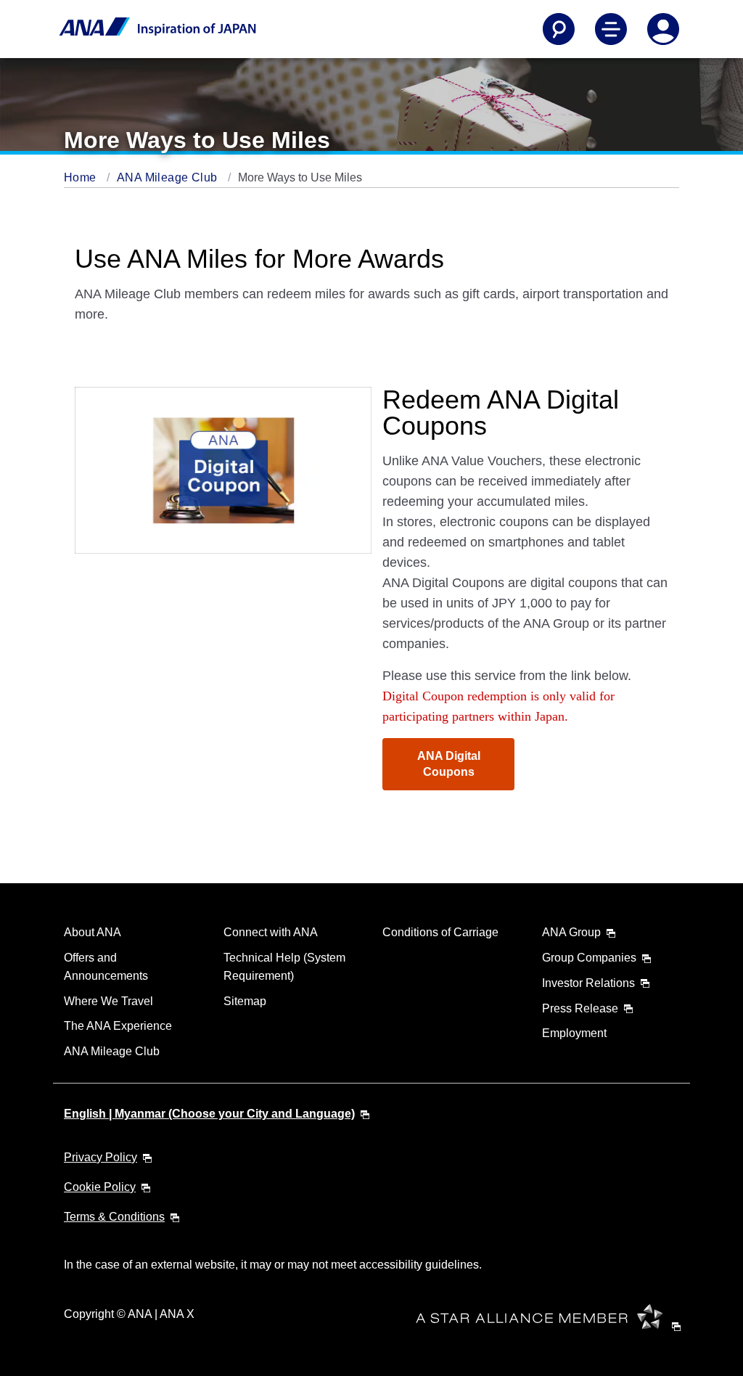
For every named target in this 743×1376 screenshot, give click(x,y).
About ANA (92, 932)
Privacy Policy (100, 1157)
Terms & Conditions (114, 1217)
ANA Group (571, 932)
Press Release (580, 1008)
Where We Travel (108, 1001)
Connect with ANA (270, 932)
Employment (574, 1033)
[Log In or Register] (663, 29)
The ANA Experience (118, 1026)
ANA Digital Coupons (448, 764)
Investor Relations (588, 983)
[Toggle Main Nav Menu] (611, 29)
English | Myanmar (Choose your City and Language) (209, 1113)
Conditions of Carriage (440, 932)
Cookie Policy (100, 1187)
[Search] (559, 29)
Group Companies (589, 957)
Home (81, 177)
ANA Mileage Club (169, 177)
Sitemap (244, 1001)
